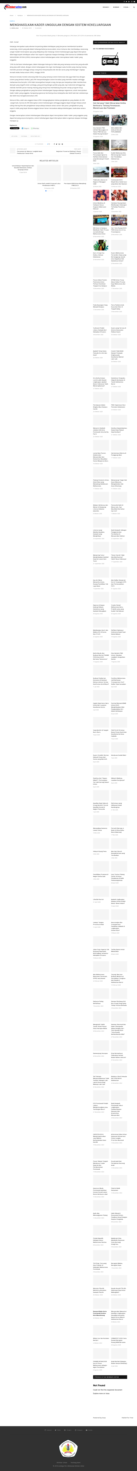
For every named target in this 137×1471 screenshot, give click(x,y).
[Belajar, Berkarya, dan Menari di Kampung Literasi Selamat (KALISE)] (101, 497)
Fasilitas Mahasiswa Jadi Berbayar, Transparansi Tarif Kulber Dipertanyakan (118, 681)
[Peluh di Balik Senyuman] (119, 1180)
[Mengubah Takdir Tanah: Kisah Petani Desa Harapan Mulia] (101, 1016)
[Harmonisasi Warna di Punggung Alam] (119, 445)
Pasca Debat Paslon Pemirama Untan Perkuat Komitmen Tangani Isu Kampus (100, 283)
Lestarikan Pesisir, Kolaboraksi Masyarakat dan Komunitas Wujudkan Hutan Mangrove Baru (100, 457)
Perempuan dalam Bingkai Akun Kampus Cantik (100, 407)
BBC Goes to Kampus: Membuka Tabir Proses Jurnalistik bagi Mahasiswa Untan (101, 231)
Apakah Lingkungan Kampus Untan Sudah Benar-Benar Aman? (118, 901)
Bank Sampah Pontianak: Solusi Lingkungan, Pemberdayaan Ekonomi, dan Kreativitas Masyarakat (117, 1109)
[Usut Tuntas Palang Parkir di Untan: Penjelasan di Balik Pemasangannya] (119, 866)
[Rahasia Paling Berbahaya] (101, 993)
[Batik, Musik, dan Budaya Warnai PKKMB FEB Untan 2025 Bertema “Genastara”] (101, 645)
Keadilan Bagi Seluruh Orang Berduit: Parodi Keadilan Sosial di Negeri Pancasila (100, 806)
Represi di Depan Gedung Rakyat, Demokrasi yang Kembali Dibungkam (99, 608)
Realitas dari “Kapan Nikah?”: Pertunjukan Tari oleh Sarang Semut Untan (101, 781)
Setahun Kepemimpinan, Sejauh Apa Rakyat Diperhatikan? (119, 430)
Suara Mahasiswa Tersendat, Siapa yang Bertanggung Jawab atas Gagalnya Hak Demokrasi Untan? (118, 257)
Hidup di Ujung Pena (100, 851)
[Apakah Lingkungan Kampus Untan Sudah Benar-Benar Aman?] (119, 891)
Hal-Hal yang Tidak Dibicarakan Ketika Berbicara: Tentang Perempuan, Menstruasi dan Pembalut (109, 105)
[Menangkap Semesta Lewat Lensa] (101, 820)
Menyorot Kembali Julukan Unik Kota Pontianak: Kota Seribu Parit (101, 431)
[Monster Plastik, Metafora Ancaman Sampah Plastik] (101, 1280)
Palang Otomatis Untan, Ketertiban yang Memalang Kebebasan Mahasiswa (101, 483)
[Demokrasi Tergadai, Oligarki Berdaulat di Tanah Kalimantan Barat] (119, 370)
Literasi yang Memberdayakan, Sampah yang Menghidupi (99, 533)
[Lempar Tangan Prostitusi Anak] (101, 914)
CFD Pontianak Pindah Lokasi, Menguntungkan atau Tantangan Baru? (100, 1106)
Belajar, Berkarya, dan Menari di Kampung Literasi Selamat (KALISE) (100, 508)
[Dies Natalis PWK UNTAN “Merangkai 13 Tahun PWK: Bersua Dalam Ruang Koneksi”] (101, 120)
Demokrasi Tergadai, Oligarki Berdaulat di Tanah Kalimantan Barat (118, 381)
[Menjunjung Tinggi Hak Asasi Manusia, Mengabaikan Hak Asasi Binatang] (119, 472)
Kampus (20, 15)
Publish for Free (127, 1418)
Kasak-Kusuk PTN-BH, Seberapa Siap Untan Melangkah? (118, 1290)
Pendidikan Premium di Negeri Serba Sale (100, 875)
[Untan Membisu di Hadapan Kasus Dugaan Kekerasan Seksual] (101, 195)
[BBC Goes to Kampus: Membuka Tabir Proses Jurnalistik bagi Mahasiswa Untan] (101, 220)
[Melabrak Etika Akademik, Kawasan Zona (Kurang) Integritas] (119, 1230)
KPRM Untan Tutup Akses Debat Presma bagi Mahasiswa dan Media (118, 283)
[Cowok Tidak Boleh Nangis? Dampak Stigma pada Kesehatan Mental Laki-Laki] (119, 343)
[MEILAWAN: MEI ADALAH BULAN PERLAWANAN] (119, 120)
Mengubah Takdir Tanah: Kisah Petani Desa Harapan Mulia (100, 1026)
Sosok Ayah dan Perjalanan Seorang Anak (118, 1163)
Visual (126, 7)
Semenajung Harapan (100, 1053)
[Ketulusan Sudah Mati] (119, 747)
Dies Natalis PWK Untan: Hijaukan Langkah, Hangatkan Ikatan (118, 656)
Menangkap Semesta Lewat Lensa (100, 829)
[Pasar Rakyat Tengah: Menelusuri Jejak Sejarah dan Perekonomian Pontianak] (101, 1153)
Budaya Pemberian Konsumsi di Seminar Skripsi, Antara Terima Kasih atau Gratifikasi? (101, 681)
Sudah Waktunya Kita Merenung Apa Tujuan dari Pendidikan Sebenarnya (118, 156)
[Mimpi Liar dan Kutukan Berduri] (101, 1330)
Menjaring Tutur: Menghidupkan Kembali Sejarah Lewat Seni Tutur (101, 558)
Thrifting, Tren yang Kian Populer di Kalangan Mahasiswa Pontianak (100, 1266)
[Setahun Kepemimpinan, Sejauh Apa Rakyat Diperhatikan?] (119, 420)
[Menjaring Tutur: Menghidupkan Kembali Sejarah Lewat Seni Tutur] (101, 547)
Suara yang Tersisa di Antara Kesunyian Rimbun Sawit (118, 330)
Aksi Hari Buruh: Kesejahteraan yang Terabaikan (118, 853)
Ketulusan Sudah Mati (118, 755)
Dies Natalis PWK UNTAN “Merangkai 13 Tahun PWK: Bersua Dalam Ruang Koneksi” (100, 131)
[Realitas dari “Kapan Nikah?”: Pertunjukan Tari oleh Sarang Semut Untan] (101, 770)
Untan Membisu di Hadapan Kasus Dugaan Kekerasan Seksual (99, 206)
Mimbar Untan (62, 1462)
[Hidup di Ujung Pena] (101, 843)
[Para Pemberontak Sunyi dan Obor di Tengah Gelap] (119, 297)
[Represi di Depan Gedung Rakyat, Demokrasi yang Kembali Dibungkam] (101, 597)
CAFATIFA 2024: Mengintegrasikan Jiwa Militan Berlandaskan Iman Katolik (99, 1138)
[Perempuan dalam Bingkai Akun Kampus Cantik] (101, 397)
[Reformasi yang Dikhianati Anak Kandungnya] (119, 795)
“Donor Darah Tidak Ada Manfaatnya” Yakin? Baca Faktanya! (118, 557)
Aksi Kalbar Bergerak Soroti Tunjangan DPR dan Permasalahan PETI (118, 583)
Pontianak (24, 136)
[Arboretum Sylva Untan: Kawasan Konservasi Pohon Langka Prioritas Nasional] (119, 1126)
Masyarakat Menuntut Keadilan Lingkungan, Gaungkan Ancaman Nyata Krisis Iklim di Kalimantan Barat (119, 1315)
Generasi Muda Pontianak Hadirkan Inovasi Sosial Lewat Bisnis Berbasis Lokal (100, 1191)
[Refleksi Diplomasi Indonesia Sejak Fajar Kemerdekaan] (119, 622)
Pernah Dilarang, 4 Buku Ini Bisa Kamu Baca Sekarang (117, 830)
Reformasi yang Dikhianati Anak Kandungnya (116, 805)
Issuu (104, 1418)
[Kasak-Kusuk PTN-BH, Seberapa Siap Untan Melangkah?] (119, 1280)
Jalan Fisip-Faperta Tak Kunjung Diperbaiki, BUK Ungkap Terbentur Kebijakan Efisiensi (101, 952)
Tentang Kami (75, 1462)
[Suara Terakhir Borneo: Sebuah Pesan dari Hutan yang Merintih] (101, 747)
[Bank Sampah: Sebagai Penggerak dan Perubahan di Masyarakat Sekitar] (119, 522)
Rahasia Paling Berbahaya (98, 1002)
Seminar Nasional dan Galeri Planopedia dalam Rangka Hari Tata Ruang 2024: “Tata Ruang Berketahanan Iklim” (118, 1029)
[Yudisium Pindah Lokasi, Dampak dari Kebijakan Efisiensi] (101, 320)
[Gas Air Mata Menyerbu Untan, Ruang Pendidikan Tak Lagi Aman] (101, 572)
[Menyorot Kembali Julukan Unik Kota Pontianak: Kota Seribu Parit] (101, 420)
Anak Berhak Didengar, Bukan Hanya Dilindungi (119, 1362)
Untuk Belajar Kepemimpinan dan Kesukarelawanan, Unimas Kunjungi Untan (23, 168)
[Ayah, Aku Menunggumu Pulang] (101, 1205)
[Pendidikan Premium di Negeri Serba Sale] (101, 866)
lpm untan (14, 136)
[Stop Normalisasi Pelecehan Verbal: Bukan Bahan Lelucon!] (119, 1045)
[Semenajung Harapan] (101, 1045)
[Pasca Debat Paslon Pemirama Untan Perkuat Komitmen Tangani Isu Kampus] (101, 272)
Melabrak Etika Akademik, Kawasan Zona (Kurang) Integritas (117, 1241)
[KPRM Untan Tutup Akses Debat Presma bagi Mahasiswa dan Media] (119, 272)
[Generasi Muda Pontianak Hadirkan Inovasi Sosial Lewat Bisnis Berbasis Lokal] (101, 1180)
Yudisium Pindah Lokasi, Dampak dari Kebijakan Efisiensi (100, 330)
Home (11, 15)
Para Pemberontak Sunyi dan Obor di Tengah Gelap (117, 307)
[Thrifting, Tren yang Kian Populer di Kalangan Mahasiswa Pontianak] (101, 1255)
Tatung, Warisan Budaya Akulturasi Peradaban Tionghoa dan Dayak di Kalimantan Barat (118, 978)
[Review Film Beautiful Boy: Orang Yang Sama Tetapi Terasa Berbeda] (119, 993)
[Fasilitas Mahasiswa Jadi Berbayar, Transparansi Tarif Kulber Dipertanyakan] (119, 670)
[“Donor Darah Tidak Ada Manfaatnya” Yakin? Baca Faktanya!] (119, 547)
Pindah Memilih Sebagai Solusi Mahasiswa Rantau (100, 1240)
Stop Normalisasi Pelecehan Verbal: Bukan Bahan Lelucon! (118, 1055)
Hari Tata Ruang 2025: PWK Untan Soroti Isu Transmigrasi (119, 230)
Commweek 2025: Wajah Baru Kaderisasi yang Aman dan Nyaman (119, 182)
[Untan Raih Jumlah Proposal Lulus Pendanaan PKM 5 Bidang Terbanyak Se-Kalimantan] (49, 173)
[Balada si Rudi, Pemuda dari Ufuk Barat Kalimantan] (119, 1068)
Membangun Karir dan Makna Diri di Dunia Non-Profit (100, 632)
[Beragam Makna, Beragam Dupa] (119, 1255)
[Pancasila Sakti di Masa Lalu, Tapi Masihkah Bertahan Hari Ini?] (119, 497)
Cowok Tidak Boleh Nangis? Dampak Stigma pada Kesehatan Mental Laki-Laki (117, 355)
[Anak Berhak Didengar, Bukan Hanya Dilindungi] (119, 1353)
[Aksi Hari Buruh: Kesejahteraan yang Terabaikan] (119, 843)
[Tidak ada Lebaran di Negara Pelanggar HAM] (101, 172)
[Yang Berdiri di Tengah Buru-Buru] (101, 722)
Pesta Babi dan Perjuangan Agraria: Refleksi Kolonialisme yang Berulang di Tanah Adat (101, 157)
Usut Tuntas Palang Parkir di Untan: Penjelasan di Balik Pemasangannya (118, 877)
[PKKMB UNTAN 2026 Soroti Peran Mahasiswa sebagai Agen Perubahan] (101, 1353)
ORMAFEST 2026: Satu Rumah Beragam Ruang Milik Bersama (119, 1340)
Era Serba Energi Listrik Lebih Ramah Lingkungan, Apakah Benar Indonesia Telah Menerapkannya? (100, 382)
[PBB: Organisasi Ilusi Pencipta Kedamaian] (119, 397)
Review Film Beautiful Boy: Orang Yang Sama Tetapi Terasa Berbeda (119, 1003)
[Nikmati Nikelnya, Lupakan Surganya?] (119, 770)
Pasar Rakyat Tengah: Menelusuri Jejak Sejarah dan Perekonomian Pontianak (100, 1165)
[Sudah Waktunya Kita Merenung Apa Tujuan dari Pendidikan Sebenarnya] (119, 145)
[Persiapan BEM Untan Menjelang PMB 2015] (75, 173)
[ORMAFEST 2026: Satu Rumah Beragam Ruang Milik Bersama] (119, 1330)
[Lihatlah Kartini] (101, 891)
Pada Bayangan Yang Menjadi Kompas (100, 306)
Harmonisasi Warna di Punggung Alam (118, 454)
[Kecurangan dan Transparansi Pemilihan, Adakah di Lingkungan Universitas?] (119, 914)
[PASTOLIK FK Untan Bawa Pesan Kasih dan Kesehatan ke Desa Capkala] (119, 722)
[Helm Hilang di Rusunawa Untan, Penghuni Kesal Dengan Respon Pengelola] (119, 1205)
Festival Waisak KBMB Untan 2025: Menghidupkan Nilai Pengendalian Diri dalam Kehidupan (118, 707)
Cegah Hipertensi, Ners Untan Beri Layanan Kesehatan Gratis (101, 705)
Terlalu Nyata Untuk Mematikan (117, 950)
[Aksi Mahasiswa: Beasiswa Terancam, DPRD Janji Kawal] (101, 966)
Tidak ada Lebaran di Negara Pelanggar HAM (100, 182)
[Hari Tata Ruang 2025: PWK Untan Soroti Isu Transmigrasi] (119, 220)
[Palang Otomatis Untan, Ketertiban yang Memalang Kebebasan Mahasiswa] (101, 472)
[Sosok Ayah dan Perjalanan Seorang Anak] (119, 1153)
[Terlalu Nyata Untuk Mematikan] (119, 941)
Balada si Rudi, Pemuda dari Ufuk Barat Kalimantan (119, 1078)
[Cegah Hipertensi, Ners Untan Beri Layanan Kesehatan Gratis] (101, 695)
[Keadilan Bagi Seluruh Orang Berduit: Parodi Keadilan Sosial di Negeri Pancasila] (101, 795)
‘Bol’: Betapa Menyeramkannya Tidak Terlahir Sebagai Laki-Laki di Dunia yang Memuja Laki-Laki (101, 1080)
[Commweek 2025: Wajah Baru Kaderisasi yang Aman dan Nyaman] (119, 172)
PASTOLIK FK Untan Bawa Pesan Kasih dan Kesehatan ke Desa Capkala (119, 733)
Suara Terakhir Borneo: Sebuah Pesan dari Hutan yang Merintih (101, 757)
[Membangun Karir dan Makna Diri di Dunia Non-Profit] (101, 622)
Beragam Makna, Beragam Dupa (117, 1264)
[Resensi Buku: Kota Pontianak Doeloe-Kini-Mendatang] (101, 1303)
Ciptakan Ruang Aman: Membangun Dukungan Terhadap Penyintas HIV (119, 206)
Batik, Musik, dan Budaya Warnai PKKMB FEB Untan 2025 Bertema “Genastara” (101, 656)
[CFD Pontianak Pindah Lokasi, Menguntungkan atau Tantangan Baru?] (101, 1095)
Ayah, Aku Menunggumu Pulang (100, 1214)
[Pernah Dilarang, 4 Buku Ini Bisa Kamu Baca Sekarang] (119, 820)
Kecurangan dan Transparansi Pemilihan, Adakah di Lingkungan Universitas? (118, 926)
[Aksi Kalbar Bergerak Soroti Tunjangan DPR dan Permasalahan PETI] (119, 572)
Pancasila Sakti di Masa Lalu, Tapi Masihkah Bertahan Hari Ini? (117, 508)
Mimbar (116, 7)
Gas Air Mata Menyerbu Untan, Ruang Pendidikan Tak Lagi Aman (100, 583)
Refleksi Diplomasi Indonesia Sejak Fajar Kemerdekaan (118, 632)
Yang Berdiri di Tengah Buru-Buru (100, 731)
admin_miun (15, 28)
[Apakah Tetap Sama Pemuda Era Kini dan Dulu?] (101, 343)
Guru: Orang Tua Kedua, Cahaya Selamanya (98, 255)
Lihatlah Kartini (98, 899)
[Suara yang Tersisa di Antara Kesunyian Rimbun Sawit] (119, 320)
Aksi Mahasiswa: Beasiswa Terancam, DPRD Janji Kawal (100, 976)
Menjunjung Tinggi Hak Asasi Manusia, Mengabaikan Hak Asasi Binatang (119, 483)
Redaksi (106, 7)
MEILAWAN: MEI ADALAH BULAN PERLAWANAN (116, 130)
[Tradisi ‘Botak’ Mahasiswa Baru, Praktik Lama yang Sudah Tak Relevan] (119, 597)
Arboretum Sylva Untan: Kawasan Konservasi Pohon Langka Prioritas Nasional (119, 1137)
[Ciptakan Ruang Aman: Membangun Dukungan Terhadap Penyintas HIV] (119, 195)
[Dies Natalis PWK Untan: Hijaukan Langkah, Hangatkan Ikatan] (119, 645)
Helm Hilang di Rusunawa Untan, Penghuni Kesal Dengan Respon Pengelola (119, 1216)
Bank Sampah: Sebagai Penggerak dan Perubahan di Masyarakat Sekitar (118, 533)
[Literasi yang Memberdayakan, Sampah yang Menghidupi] (101, 522)
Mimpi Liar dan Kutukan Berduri (101, 1339)
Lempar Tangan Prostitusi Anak (98, 923)
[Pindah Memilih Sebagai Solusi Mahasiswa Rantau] (101, 1230)
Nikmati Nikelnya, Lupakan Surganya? (118, 779)
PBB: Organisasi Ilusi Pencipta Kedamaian (118, 406)
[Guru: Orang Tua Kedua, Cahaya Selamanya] (101, 245)
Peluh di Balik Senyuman (115, 1189)
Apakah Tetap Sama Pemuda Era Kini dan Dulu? (100, 353)
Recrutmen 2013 (35, 136)
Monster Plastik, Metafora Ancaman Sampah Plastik (99, 1290)
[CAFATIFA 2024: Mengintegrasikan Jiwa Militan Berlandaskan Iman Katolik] (101, 1126)
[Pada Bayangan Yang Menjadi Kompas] (101, 297)
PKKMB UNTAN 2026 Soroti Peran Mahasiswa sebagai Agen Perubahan (100, 1364)
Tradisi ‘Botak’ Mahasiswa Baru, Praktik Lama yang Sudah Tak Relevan (117, 608)
